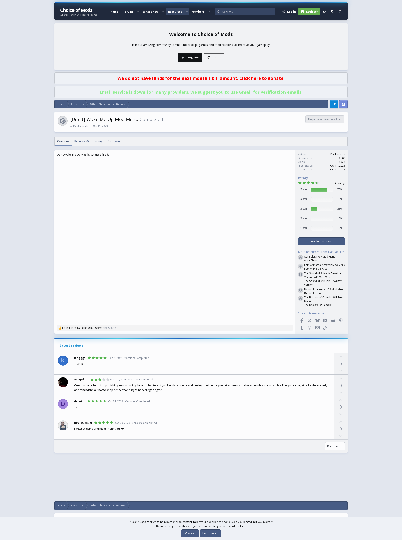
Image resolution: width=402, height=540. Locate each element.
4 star (303, 199)
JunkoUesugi (83, 423)
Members (198, 11)
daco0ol (79, 401)
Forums (128, 11)
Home (114, 11)
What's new (150, 11)
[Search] (340, 11)
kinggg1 (80, 358)
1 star (303, 228)
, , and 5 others (90, 328)
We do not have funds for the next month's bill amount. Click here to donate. (201, 78)
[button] (138, 11)
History (98, 141)
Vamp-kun (81, 379)
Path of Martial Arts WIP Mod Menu (324, 265)
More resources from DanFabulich (321, 252)
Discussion (114, 141)
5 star (303, 189)
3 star (303, 208)
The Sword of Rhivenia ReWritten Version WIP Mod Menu (323, 275)
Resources (175, 11)
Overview (63, 141)
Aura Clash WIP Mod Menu (319, 256)
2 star (303, 218)
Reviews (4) (81, 141)
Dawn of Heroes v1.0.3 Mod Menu (324, 289)
